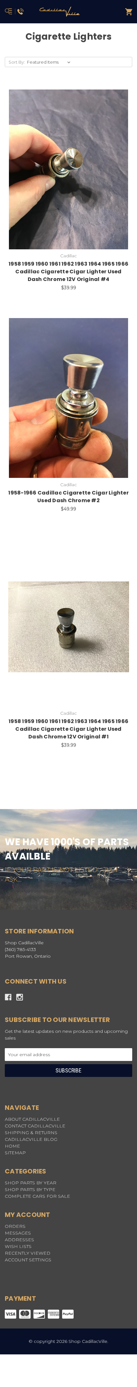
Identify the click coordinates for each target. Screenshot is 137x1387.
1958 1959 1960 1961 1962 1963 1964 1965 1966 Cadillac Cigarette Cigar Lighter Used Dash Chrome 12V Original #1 (68, 729)
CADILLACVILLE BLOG (31, 1139)
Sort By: (17, 62)
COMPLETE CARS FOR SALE (37, 1196)
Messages (18, 1233)
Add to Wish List (52, 169)
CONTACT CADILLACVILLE (35, 1126)
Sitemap (15, 1153)
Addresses (19, 1240)
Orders (15, 1226)
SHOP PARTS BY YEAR (30, 1183)
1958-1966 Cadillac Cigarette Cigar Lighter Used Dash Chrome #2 (68, 496)
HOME (12, 1146)
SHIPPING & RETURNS (31, 1132)
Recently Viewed (27, 1253)
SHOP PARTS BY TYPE (30, 1189)
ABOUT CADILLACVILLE (32, 1119)
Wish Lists (18, 1246)
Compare (84, 169)
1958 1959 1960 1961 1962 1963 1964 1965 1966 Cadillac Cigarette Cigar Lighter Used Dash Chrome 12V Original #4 (68, 271)
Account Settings (28, 1260)
